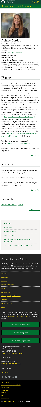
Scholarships (5, 292)
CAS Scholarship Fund (20, 333)
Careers (3, 393)
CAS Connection (6, 303)
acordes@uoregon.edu (15, 53)
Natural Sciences (10, 231)
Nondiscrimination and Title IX (10, 385)
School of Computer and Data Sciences (18, 245)
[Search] (33, 2)
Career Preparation (7, 285)
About (3, 307)
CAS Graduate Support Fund (20, 341)
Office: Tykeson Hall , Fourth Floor (12, 353)
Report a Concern (7, 382)
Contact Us (4, 372)
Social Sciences (9, 235)
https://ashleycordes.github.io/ (19, 143)
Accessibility (5, 387)
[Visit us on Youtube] (9, 377)
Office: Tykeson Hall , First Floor (11, 364)
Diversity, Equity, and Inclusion (10, 296)
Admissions (4, 273)
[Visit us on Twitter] (6, 377)
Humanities (8, 227)
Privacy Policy (5, 390)
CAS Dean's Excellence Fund (20, 325)
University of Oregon (9, 401)
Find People (5, 398)
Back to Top (35, 156)
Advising (4, 288)
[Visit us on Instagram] (13, 377)
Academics (4, 277)
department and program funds (17, 317)
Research (4, 281)
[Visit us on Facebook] (2, 377)
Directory (7, 224)
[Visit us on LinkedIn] (16, 377)
